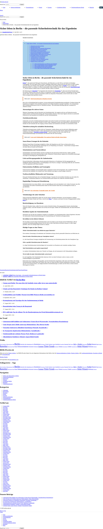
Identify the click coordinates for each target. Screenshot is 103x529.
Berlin (24, 83)
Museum (94, 344)
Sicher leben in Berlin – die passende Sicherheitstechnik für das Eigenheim (43, 43)
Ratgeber (7, 270)
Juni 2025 (5, 425)
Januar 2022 (6, 477)
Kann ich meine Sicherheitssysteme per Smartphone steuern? (45, 64)
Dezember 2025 (7, 417)
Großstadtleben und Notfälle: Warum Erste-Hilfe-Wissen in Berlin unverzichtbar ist (28, 294)
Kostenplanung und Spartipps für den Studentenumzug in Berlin (23, 300)
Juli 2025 (5, 423)
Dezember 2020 (7, 485)
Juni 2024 (5, 441)
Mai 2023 (5, 457)
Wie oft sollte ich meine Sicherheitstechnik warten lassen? (44, 68)
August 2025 (6, 422)
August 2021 (6, 480)
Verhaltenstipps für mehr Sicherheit (38, 56)
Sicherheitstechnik (13, 270)
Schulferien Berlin (61, 7)
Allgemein (5, 390)
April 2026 (5, 411)
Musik (97, 344)
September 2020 (7, 488)
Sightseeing (36, 346)
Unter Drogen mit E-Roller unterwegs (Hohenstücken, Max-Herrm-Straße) (26, 324)
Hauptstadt (66, 344)
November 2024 (7, 434)
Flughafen (50, 344)
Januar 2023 (6, 462)
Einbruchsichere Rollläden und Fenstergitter (40, 53)
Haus (50, 199)
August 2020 (6, 489)
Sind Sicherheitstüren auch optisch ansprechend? (43, 67)
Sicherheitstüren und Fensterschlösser (38, 50)
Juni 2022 (5, 471)
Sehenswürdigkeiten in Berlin (63, 353)
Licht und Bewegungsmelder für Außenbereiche (40, 51)
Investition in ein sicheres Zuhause (38, 60)
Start (4, 7)
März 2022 (5, 475)
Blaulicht (92, 7)
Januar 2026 (6, 415)
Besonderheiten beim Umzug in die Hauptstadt (17, 306)
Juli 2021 (5, 481)
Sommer (41, 346)
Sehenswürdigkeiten (15, 7)
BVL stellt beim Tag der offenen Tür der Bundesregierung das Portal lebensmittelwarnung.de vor (33, 312)
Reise (13, 346)
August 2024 (6, 438)
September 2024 (7, 437)
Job (77, 344)
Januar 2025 (6, 431)
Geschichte (57, 344)
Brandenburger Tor (30, 344)
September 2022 (7, 467)
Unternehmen (65, 346)
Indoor (72, 344)
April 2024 (5, 444)
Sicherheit (34, 91)
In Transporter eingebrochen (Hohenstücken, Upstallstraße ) (21, 330)
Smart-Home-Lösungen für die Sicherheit (39, 49)
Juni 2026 (5, 408)
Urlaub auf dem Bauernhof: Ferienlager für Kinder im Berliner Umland (25, 289)
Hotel (69, 344)
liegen (24, 200)
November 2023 (7, 449)
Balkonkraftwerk (9, 344)
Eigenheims (58, 91)
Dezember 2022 (7, 464)
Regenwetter (10, 346)
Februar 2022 (6, 476)
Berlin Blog (20, 280)
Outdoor (100, 344)
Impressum (5, 378)
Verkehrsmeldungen (8, 384)
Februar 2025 (6, 430)
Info (74, 344)
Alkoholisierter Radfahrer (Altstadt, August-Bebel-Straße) (21, 337)
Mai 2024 (5, 442)
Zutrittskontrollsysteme (35, 47)
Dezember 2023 (7, 448)
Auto (1, 344)
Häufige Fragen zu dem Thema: (37, 61)
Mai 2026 (5, 410)
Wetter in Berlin (12, 353)
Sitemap (5, 380)
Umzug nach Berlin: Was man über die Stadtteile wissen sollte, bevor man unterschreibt (30, 283)
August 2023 (6, 453)
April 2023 (5, 458)
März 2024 (5, 445)
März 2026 (5, 412)
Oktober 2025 (6, 419)
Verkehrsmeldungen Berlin (77, 7)
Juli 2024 (5, 439)
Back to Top (3, 510)
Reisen (15, 346)
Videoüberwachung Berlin (40, 132)
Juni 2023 (5, 456)
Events (46, 344)
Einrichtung (43, 344)
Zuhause (95, 346)
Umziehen (56, 346)
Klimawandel (84, 344)
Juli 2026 (5, 407)
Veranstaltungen (29, 7)
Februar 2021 (6, 484)
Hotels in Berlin (75, 353)
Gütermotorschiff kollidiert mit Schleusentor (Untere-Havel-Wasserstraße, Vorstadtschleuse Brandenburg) (35, 321)
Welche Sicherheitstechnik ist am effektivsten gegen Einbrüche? (45, 63)
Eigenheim (2, 270)
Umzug (60, 346)
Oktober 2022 (6, 465)
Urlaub (69, 346)
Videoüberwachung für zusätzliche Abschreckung (41, 48)
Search (21, 4)
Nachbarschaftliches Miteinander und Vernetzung (41, 54)
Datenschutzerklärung (8, 377)
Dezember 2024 (7, 433)
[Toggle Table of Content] (24, 41)
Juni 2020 (5, 491)
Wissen (25, 270)
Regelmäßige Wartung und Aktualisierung (39, 55)
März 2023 (5, 460)
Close (1, 512)
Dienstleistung (37, 344)
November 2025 (7, 418)
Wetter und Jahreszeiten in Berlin (11, 375)
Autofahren (4, 344)
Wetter (79, 346)
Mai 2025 (5, 426)
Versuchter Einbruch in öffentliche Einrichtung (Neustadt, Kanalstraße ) (25, 327)
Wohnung (90, 346)
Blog (101, 7)
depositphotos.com (13, 359)
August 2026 (6, 406)
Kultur (89, 344)
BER (13, 344)
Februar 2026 (6, 414)
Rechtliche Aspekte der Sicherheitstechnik (39, 59)
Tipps (19, 270)
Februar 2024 (6, 446)
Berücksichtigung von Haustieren (38, 57)
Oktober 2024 (6, 435)
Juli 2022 (5, 469)
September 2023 (7, 452)
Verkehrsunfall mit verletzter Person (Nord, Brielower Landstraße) (23, 334)
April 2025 (5, 427)
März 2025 (5, 429)
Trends (22, 270)
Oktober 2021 (6, 479)
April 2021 (5, 483)
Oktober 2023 (6, 450)
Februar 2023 (6, 461)
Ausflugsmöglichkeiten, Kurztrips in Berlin (92, 353)
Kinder (80, 344)
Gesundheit (62, 344)
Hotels (40, 7)
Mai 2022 (5, 472)
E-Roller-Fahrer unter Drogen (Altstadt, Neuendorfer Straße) (17, 505)
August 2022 (6, 468)
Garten (53, 344)
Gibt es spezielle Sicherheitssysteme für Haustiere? (43, 66)
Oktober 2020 (6, 487)
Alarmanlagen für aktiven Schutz (37, 45)
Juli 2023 (5, 454)
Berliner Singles (4, 357)
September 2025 (7, 421)
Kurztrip (50, 7)
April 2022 (5, 473)
